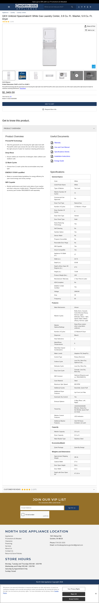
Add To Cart (49, 104)
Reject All (74, 594)
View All (90, 75)
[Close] (96, 593)
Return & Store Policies (13, 553)
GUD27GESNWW (12, 98)
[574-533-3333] (87, 7)
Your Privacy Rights (74, 589)
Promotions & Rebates (13, 538)
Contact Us (9, 551)
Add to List (91, 30)
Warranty (57, 142)
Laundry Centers (21, 12)
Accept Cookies (74, 599)
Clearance (8, 541)
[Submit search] (72, 7)
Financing (8, 543)
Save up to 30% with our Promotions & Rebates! (49, 2)
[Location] (85, 7)
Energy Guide (59, 161)
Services (8, 546)
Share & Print (91, 26)
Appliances (5, 12)
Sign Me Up (71, 508)
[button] (9, 7)
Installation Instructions (62, 156)
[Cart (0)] (90, 7)
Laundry (12, 12)
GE (11, 96)
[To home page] (26, 7)
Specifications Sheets (61, 152)
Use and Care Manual (62, 147)
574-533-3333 (60, 543)
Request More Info (50, 109)
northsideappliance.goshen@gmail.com (68, 545)
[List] (82, 7)
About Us (8, 548)
